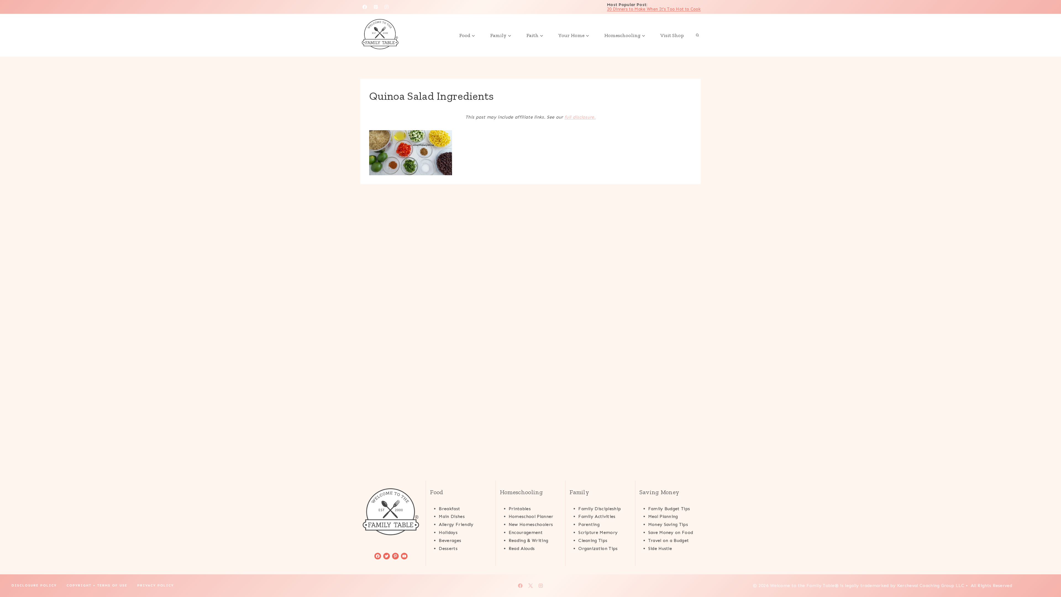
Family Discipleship (599, 508)
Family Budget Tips (669, 508)
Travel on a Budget (668, 540)
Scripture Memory (598, 532)
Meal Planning (663, 516)
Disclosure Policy (34, 585)
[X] (530, 585)
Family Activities (596, 516)
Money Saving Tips (668, 524)
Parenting (589, 524)
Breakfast (449, 508)
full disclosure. (580, 117)
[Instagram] (386, 6)
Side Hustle (660, 548)
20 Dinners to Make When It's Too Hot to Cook (654, 9)
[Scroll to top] (1048, 575)
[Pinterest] (375, 6)
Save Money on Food (670, 532)
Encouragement (526, 532)
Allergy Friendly (456, 524)
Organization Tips (598, 548)
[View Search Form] (697, 35)
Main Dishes (452, 516)
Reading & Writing (528, 540)
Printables (520, 508)
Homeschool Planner (531, 516)
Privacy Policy (155, 585)
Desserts (448, 548)
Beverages (450, 540)
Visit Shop (672, 35)
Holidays (448, 532)
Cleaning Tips (592, 540)
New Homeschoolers (531, 524)
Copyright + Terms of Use (97, 585)
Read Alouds (522, 548)
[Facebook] (364, 6)
